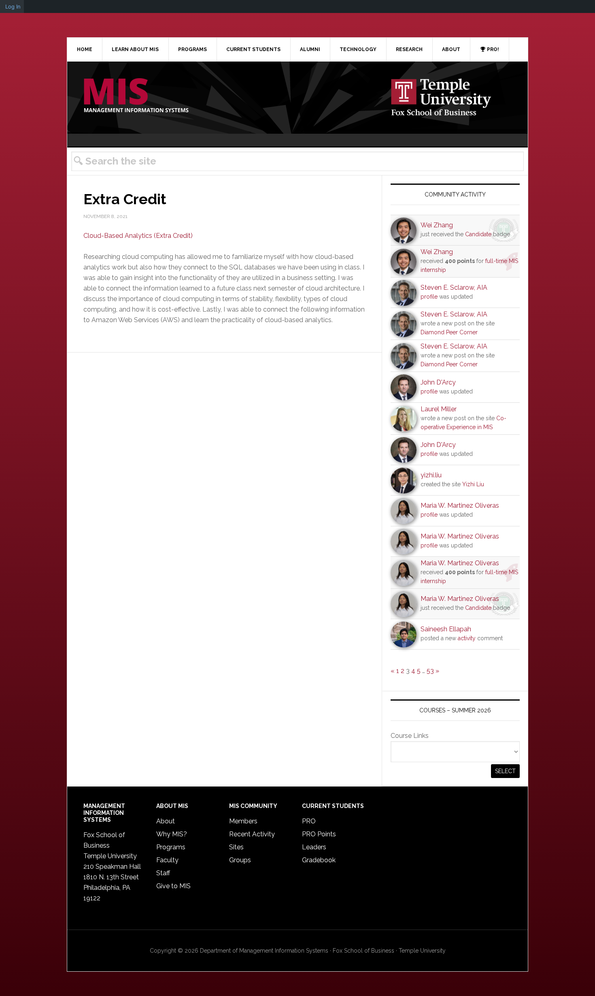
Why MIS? (171, 834)
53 (430, 671)
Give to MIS (173, 886)
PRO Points (319, 834)
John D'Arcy (438, 382)
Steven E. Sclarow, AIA (454, 287)
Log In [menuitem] (13, 6)
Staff (163, 873)
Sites (236, 847)
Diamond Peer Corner (449, 332)
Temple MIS (136, 96)
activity (467, 638)
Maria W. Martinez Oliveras (460, 505)
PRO (309, 821)
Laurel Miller (439, 409)
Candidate (478, 234)
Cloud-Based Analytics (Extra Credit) (138, 235)
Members (243, 821)
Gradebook (319, 860)
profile (429, 296)
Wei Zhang (437, 225)
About (165, 821)
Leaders (314, 847)
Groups (240, 860)
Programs (170, 847)
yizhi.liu (431, 475)
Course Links (410, 736)
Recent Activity (252, 834)
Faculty (167, 860)
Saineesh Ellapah (446, 629)
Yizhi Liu (473, 484)
